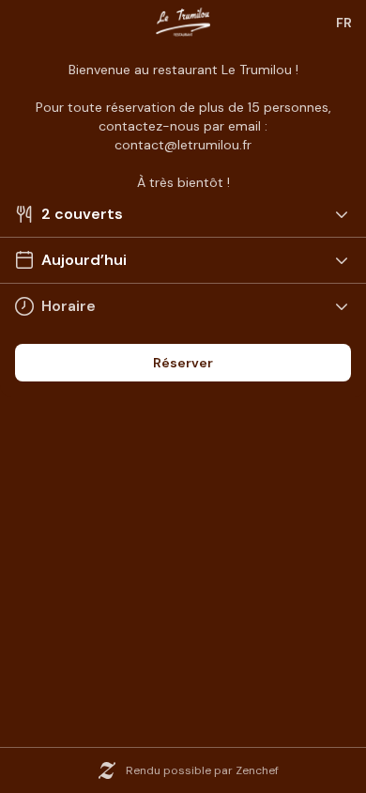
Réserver (183, 362)
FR (344, 22)
